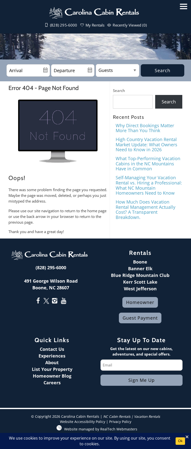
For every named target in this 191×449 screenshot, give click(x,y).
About (52, 362)
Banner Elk (140, 268)
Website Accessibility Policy (82, 421)
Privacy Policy (120, 421)
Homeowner (140, 302)
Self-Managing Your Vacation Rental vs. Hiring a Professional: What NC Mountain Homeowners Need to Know (149, 185)
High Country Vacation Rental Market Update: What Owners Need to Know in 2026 (146, 144)
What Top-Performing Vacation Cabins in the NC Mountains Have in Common (148, 163)
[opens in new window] (38, 301)
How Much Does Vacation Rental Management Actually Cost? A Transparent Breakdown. (145, 209)
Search (162, 70)
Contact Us (52, 349)
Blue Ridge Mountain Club (140, 275)
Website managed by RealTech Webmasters (100, 429)
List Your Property (52, 369)
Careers (52, 383)
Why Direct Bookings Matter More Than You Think (145, 128)
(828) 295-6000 (51, 267)
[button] (183, 19)
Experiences (52, 356)
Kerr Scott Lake (140, 282)
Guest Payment (140, 318)
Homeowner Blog (52, 376)
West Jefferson (140, 289)
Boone (140, 262)
